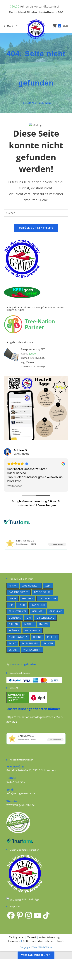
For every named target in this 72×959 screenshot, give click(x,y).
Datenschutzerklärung (42, 941)
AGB (25, 941)
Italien (43, 624)
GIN (29, 617)
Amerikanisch (30, 585)
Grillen (13, 624)
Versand (30, 362)
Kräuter (14, 630)
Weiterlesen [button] (14, 486)
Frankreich (38, 604)
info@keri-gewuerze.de (20, 793)
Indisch (28, 624)
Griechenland (45, 617)
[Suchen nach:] (16, 26)
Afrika (12, 585)
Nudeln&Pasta (18, 637)
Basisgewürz (42, 592)
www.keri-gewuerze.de (20, 805)
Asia (47, 585)
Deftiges (27, 598)
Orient (37, 637)
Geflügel (38, 611)
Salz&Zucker (30, 643)
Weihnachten (31, 649)
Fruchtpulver (17, 611)
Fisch (21, 604)
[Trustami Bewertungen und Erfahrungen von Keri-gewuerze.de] (17, 521)
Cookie (60, 941)
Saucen (48, 643)
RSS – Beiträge (30, 899)
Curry (12, 598)
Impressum (14, 941)
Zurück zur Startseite (36, 227)
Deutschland (47, 598)
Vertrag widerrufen (36, 955)
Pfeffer (51, 637)
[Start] (22, 103)
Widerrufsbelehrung (49, 937)
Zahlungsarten (16, 937)
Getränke (15, 617)
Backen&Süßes (18, 592)
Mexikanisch (32, 630)
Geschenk (55, 611)
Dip (11, 604)
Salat (12, 643)
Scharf (13, 649)
